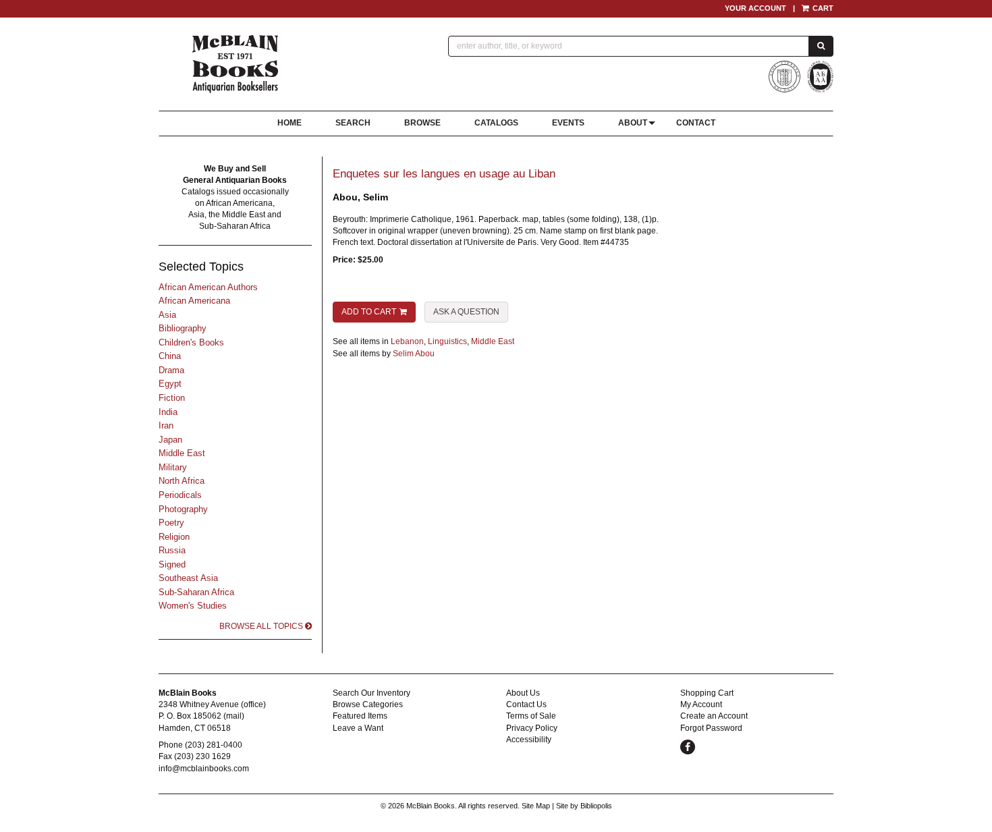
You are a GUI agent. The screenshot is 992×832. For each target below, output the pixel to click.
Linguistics (447, 341)
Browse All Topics (262, 626)
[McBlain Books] (235, 64)
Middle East (492, 341)
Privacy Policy (531, 728)
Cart (821, 8)
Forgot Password (711, 728)
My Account (701, 704)
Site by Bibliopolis (584, 806)
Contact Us (526, 704)
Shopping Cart (707, 693)
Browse (422, 123)
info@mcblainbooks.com (204, 768)
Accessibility (528, 739)
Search (352, 123)
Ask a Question (466, 311)
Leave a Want (358, 728)
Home (289, 123)
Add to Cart (368, 311)
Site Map (536, 806)
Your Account (755, 8)
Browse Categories (368, 704)
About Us (523, 693)
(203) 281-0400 (213, 745)
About (632, 123)
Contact (695, 123)
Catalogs (496, 123)
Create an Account (714, 716)
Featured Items (360, 716)
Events (568, 123)
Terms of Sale (531, 716)
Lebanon (407, 341)
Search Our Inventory (371, 693)
